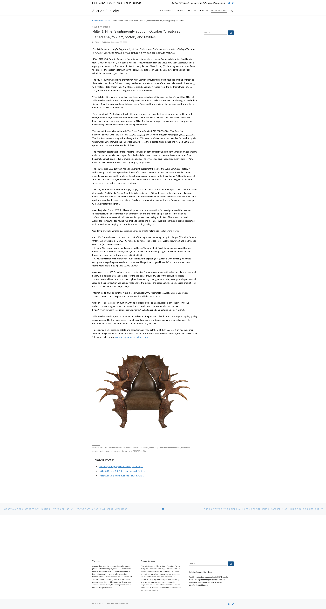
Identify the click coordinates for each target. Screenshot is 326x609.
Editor (97, 42)
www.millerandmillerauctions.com (131, 337)
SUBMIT (218, 577)
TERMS (191, 582)
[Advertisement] (219, 78)
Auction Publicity (106, 603)
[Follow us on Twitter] (233, 2)
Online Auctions (104, 20)
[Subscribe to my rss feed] (229, 2)
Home (94, 20)
